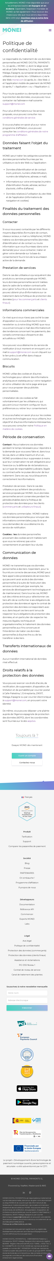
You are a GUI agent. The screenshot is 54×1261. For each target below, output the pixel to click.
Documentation (27, 904)
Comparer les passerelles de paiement (27, 846)
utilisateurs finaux (30, 507)
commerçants (10, 507)
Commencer (27, 914)
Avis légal (27, 941)
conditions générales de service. (19, 118)
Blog (27, 863)
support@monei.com (14, 104)
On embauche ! (27, 878)
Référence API (27, 909)
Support (27, 841)
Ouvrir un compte (27, 755)
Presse (27, 868)
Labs (27, 924)
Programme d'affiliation (27, 882)
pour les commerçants (25, 299)
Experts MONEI (27, 919)
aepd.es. (31, 721)
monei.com (18, 80)
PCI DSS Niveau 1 (27, 965)
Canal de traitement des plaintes (27, 974)
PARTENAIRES (27, 873)
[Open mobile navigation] (50, 30)
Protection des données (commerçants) (27, 950)
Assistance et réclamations (27, 960)
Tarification (27, 837)
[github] (30, 1192)
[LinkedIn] (24, 1192)
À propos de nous (27, 887)
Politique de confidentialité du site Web (17, 1224)
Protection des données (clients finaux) (27, 955)
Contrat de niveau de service (27, 970)
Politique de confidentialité (27, 946)
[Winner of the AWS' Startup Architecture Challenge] (27, 810)
